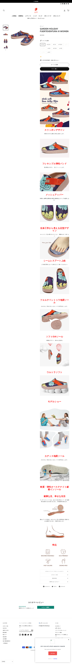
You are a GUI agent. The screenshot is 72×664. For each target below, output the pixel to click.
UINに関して (57, 626)
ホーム (41, 26)
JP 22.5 (48, 44)
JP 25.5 (55, 48)
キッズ (40, 16)
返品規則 (5, 636)
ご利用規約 (5, 643)
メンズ (35, 16)
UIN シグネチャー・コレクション (36, 18)
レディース (28, 16)
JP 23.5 (60, 44)
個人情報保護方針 (6, 641)
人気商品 (14, 16)
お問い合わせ (58, 628)
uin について (56, 16)
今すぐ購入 (55, 69)
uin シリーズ (47, 16)
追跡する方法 (5, 630)
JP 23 (54, 44)
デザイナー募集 (58, 632)
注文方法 (5, 628)
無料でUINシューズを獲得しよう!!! (61, 635)
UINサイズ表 (54, 574)
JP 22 (42, 44)
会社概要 (5, 639)
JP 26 (60, 48)
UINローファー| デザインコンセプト (54, 571)
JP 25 (49, 48)
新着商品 (21, 16)
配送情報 (54, 578)
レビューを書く (46, 607)
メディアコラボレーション (60, 630)
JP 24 (66, 44)
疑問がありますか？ (54, 581)
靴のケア (5, 634)
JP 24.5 (43, 48)
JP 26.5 (43, 52)
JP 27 (49, 52)
